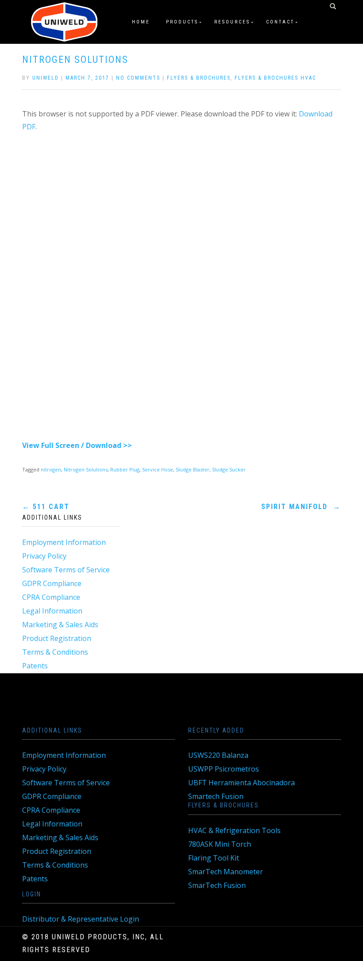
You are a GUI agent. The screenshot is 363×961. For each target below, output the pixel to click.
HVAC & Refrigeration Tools (234, 830)
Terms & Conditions (55, 652)
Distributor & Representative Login (80, 919)
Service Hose (157, 469)
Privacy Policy (44, 556)
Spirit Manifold (301, 506)
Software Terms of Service (66, 570)
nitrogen (51, 469)
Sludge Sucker (229, 469)
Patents (35, 666)
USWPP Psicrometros (223, 769)
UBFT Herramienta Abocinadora (241, 782)
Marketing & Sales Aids (60, 624)
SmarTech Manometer (225, 871)
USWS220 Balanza (218, 755)
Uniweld (45, 78)
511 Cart (46, 506)
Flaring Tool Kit (213, 858)
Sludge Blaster (192, 469)
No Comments (138, 78)
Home (141, 22)
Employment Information (64, 542)
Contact (280, 22)
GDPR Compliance (51, 583)
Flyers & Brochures (199, 78)
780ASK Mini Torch (219, 844)
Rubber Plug (124, 469)
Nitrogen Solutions (75, 59)
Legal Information (52, 611)
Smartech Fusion (215, 796)
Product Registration (56, 638)
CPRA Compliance (51, 597)
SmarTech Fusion (217, 885)
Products (182, 22)
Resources (232, 22)
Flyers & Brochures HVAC (275, 78)
